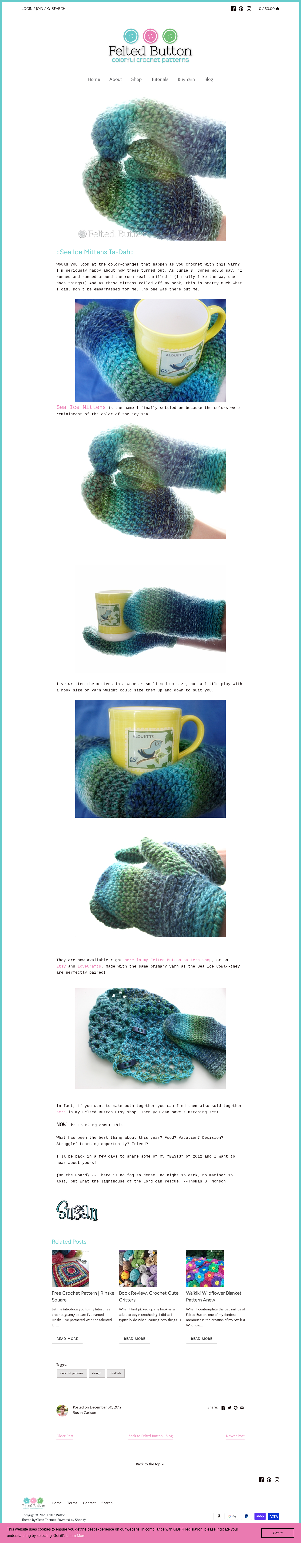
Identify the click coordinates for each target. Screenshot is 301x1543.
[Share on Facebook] (223, 1407)
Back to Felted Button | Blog (150, 1436)
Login (27, 9)
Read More (67, 1339)
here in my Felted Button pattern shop (168, 960)
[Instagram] (249, 8)
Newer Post (235, 1436)
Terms (72, 1503)
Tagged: (61, 1365)
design (96, 1373)
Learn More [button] (75, 1536)
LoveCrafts (89, 966)
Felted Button (56, 1515)
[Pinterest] (241, 8)
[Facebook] (233, 8)
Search (107, 1503)
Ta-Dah (115, 1373)
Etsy (61, 966)
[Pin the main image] (236, 1407)
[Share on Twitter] (229, 1407)
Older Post (64, 1436)
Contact (89, 1503)
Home (57, 1503)
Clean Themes (46, 1520)
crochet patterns (71, 1373)
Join (39, 9)
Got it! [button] (278, 1533)
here (61, 1112)
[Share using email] (242, 1407)
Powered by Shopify (71, 1520)
